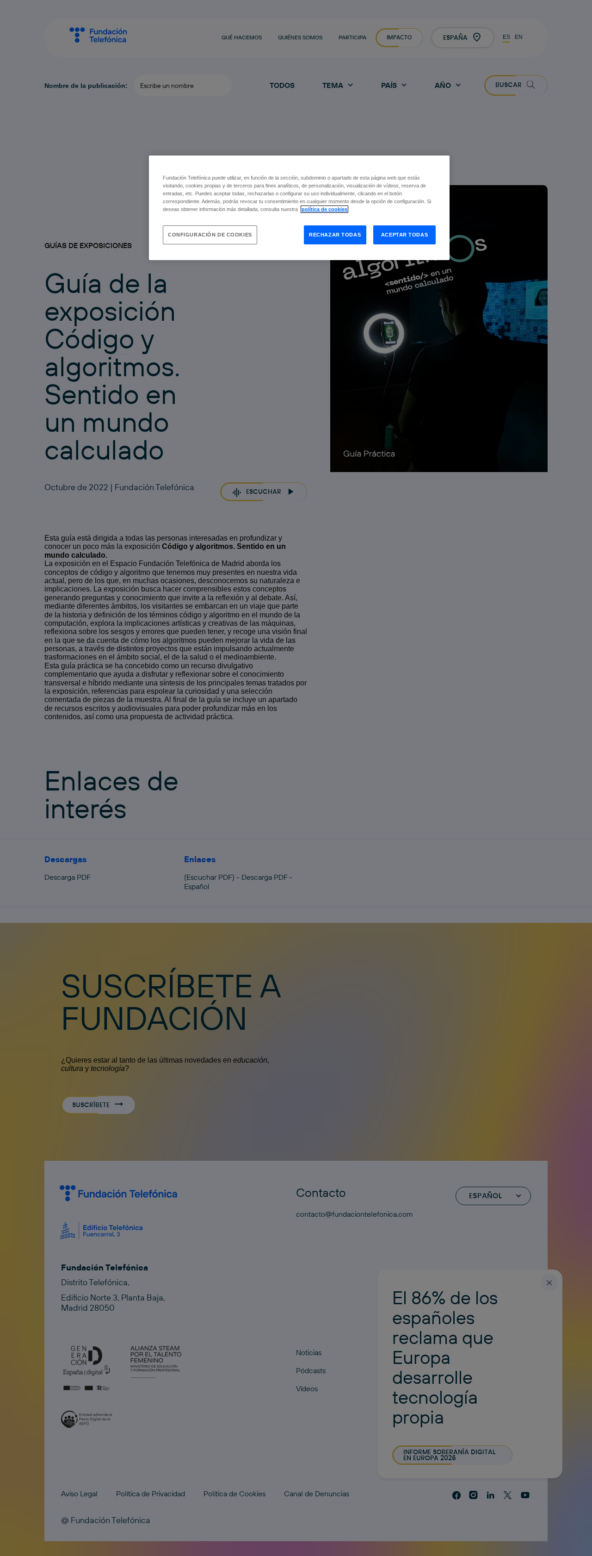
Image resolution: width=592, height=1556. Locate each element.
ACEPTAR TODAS (404, 234)
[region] (299, 208)
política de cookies (324, 209)
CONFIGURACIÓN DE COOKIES (210, 234)
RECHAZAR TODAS (335, 234)
